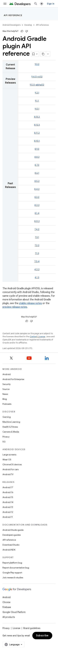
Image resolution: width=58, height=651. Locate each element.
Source (5, 389)
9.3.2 (37, 64)
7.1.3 (37, 253)
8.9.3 (37, 149)
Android (6, 374)
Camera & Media (10, 431)
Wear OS (6, 459)
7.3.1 (37, 237)
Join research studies (12, 577)
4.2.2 (36, 269)
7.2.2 (37, 245)
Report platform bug (12, 562)
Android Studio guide (13, 530)
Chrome (6, 602)
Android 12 (7, 512)
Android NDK (8, 549)
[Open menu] (5, 3)
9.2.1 (37, 92)
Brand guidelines (31, 628)
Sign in (50, 3)
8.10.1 (37, 141)
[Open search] (36, 4)
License (16, 628)
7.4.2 (36, 229)
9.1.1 (37, 100)
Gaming (6, 417)
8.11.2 (37, 133)
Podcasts (6, 404)
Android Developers (11, 25)
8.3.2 (36, 197)
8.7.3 (37, 165)
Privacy (5, 436)
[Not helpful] (26, 31)
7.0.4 (36, 261)
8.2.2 (36, 205)
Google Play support (12, 572)
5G (4, 441)
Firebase (6, 607)
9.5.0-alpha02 (37, 84)
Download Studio (10, 544)
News (5, 394)
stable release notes (30, 303)
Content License (37, 336)
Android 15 (7, 497)
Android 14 (7, 502)
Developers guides (11, 534)
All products (8, 617)
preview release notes (14, 307)
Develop (28, 25)
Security (6, 384)
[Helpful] (22, 31)
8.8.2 (36, 157)
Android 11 (7, 517)
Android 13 (7, 507)
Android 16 (7, 492)
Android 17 (7, 487)
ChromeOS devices (12, 464)
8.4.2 (36, 189)
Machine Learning (11, 421)
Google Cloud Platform (14, 612)
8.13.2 (37, 117)
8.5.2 (36, 181)
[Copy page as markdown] (43, 54)
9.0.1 (37, 108)
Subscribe (42, 635)
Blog (4, 399)
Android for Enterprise (13, 379)
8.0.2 (37, 221)
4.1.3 (37, 277)
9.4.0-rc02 (36, 76)
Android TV (7, 474)
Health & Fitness (10, 426)
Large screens (9, 454)
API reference (13, 15)
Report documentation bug (15, 567)
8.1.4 (37, 213)
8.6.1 (37, 173)
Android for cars (10, 469)
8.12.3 (37, 125)
